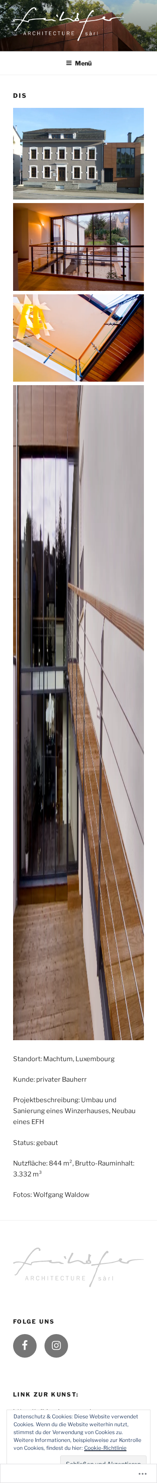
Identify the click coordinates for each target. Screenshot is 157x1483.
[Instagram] (56, 1346)
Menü (83, 63)
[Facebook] (25, 1346)
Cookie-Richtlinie (105, 1448)
